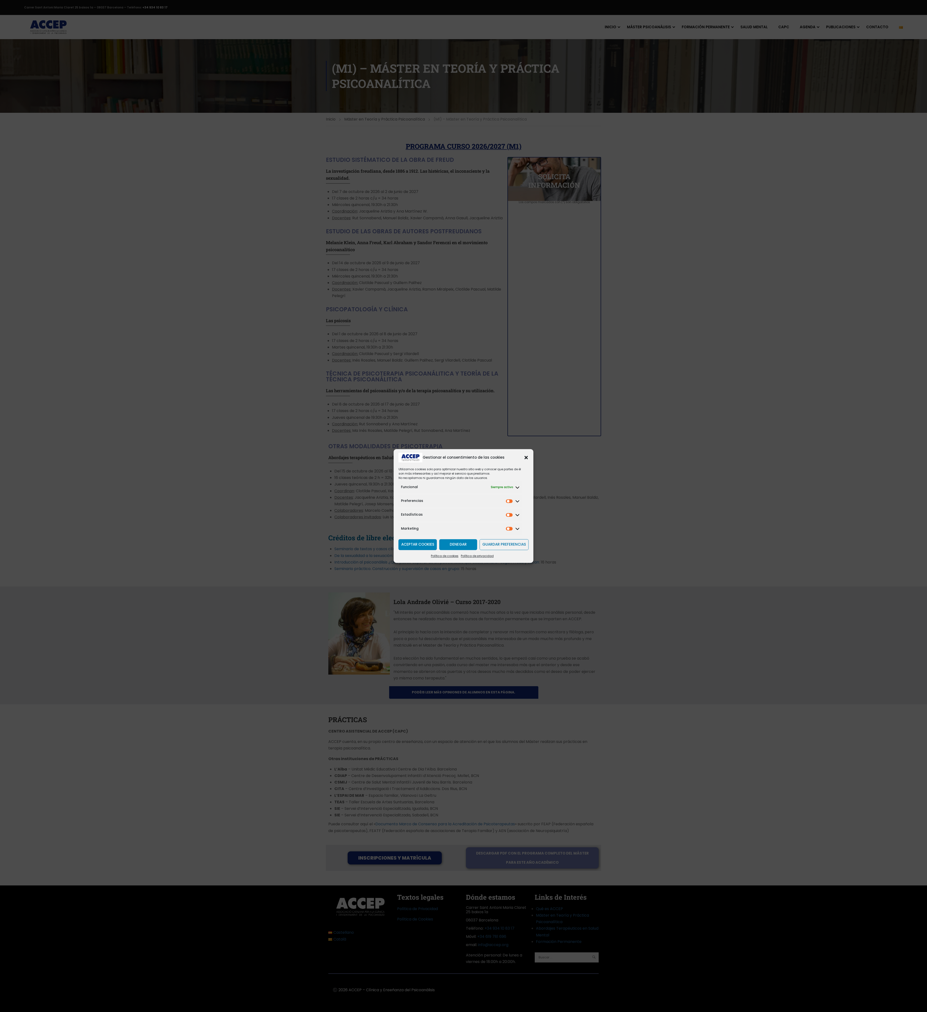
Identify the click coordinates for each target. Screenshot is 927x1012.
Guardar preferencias (504, 544)
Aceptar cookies (417, 544)
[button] (526, 457)
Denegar (458, 544)
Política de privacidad (477, 556)
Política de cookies (444, 556)
